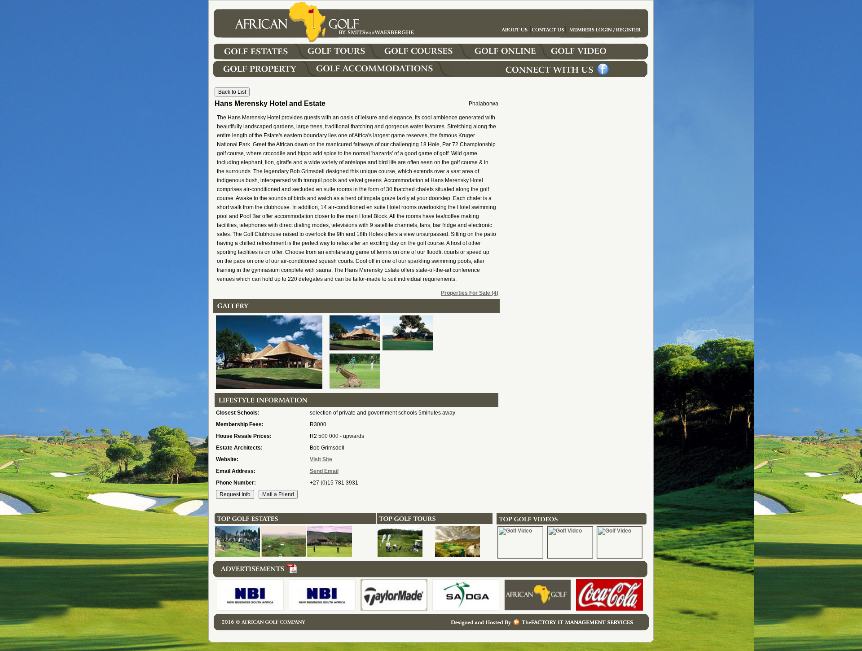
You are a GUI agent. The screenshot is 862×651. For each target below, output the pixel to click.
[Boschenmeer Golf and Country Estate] (237, 555)
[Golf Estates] (264, 58)
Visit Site (321, 459)
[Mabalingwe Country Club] (283, 555)
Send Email (324, 471)
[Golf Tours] (344, 58)
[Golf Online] (507, 58)
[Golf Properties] (263, 75)
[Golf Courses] (427, 58)
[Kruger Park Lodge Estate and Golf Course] (329, 555)
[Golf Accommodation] (383, 75)
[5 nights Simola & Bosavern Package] (400, 555)
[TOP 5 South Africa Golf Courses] (457, 555)
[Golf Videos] (601, 58)
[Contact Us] (605, 35)
